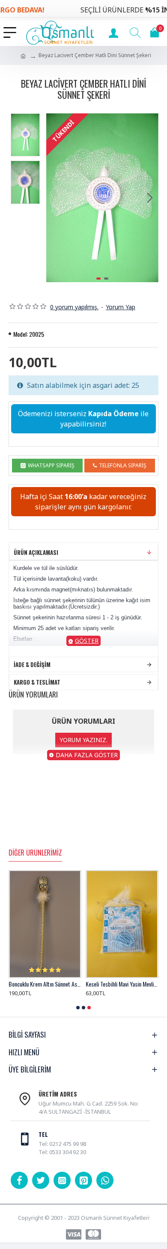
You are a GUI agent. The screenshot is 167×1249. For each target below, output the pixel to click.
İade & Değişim (32, 664)
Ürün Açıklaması (36, 552)
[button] (54, 197)
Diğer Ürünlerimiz (35, 853)
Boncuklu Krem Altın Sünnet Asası (45, 984)
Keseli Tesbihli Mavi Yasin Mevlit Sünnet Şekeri (122, 984)
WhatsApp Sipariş (51, 465)
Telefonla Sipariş (122, 465)
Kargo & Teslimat (37, 682)
